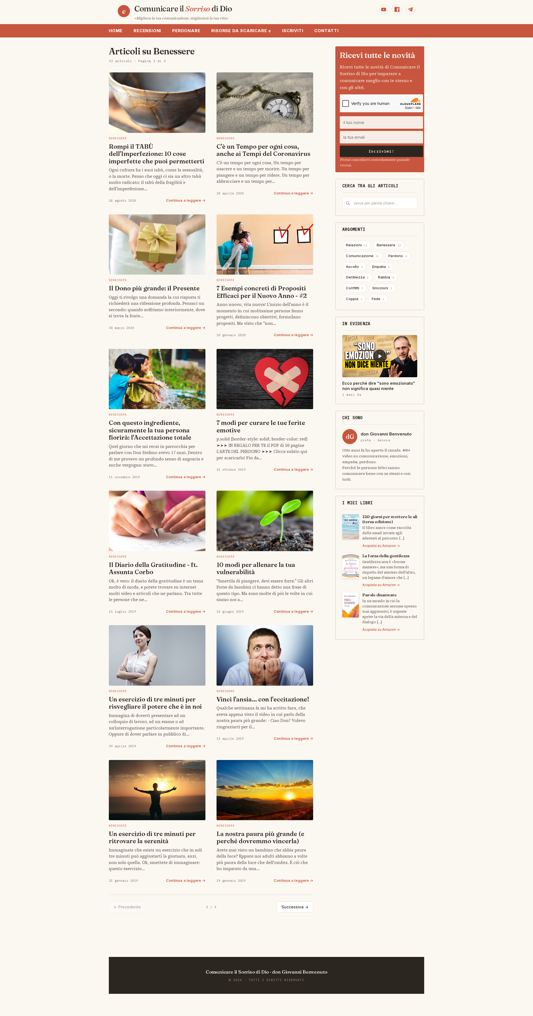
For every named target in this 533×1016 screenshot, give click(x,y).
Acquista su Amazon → (381, 546)
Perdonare (186, 30)
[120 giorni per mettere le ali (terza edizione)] (350, 526)
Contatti (326, 30)
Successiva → (294, 906)
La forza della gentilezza (385, 555)
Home (115, 30)
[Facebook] (397, 9)
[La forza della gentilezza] (350, 565)
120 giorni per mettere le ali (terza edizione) (389, 519)
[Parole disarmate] (350, 604)
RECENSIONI (147, 30)
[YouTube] (384, 9)
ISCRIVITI (292, 30)
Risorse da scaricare (241, 31)
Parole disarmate (379, 594)
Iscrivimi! (381, 151)
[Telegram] (410, 9)
